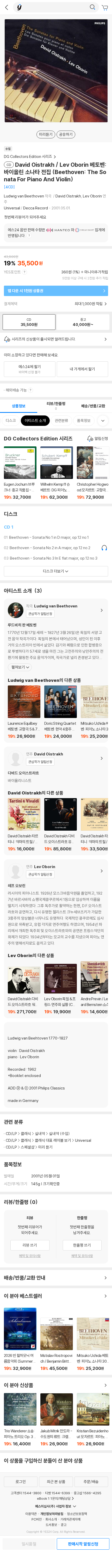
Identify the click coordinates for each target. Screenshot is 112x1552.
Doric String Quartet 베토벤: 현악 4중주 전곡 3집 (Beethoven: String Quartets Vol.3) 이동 (60, 712)
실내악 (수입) (59, 1133)
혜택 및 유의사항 (30, 1256)
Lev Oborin (92, 196)
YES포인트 (12, 272)
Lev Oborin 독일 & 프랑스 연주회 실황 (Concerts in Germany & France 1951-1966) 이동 (60, 989)
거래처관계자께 (70, 1519)
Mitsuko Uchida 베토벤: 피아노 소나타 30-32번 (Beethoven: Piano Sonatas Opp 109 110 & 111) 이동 (93, 1344)
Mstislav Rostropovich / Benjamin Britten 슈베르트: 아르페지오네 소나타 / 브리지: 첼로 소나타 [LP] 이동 (56, 1344)
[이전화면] (6, 7)
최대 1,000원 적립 (89, 303)
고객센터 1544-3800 (26, 1493)
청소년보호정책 (77, 1514)
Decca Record (35, 208)
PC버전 (37, 1519)
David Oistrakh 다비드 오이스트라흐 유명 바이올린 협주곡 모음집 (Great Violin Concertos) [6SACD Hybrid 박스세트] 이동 (60, 824)
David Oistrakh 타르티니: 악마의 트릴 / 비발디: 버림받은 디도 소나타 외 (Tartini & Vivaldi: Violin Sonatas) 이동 (24, 824)
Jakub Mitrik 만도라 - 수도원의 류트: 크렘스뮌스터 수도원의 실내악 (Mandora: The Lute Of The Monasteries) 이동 (56, 1419)
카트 (105, 8)
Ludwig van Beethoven (24, 196)
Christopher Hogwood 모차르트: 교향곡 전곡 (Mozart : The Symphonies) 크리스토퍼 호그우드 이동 (93, 473)
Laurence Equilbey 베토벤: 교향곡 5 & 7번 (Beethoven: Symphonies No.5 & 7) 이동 (24, 712)
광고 (63, 1525)
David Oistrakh (68, 196)
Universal (12, 208)
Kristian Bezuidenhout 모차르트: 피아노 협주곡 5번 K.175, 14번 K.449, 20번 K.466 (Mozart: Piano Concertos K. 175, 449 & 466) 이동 (93, 1419)
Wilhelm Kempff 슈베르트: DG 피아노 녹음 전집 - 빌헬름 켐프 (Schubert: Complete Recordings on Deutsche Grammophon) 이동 (56, 473)
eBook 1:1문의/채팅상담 (54, 1498)
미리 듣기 (45, 1147)
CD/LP (11, 1133)
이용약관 (31, 1514)
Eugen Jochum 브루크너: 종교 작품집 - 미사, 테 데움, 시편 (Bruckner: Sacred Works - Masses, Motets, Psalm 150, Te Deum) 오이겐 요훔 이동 (20, 473)
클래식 (26, 1133)
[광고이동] (92, 7)
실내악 (40, 1133)
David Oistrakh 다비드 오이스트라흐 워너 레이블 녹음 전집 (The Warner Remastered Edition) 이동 (24, 990)
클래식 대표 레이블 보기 (53, 1140)
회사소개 (51, 1519)
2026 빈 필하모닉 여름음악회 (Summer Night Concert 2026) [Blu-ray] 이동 (20, 1339)
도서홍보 (51, 1525)
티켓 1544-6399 (57, 1493)
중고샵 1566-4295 (87, 1493)
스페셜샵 (27, 1147)
